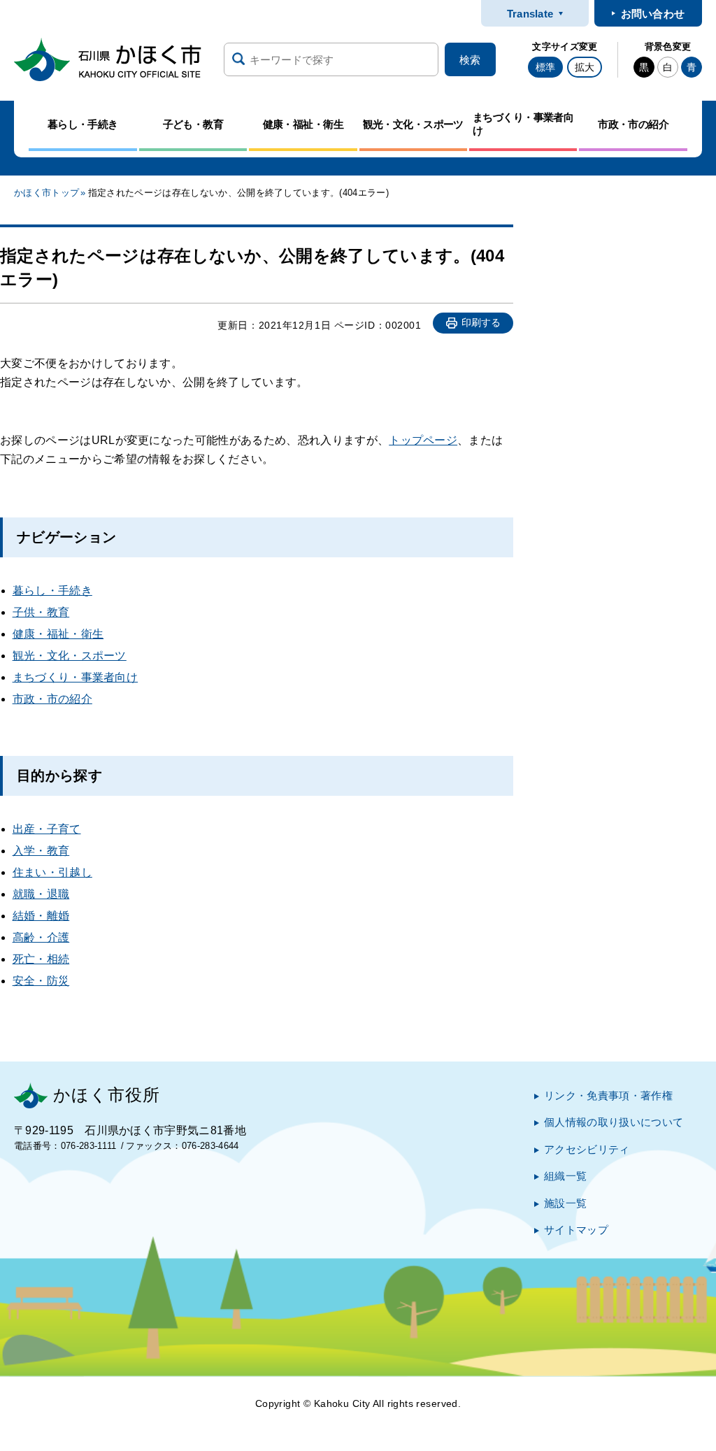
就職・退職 (41, 894)
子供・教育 (41, 612)
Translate (530, 14)
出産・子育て (47, 829)
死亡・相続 (41, 959)
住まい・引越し (52, 872)
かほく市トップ (46, 192)
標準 (545, 67)
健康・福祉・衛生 (58, 634)
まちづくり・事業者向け (75, 677)
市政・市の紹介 (52, 699)
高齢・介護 (41, 937)
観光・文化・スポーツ (70, 656)
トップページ (423, 440)
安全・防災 (41, 981)
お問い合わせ (653, 14)
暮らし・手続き (52, 590)
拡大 (584, 67)
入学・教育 (41, 851)
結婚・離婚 (41, 916)
